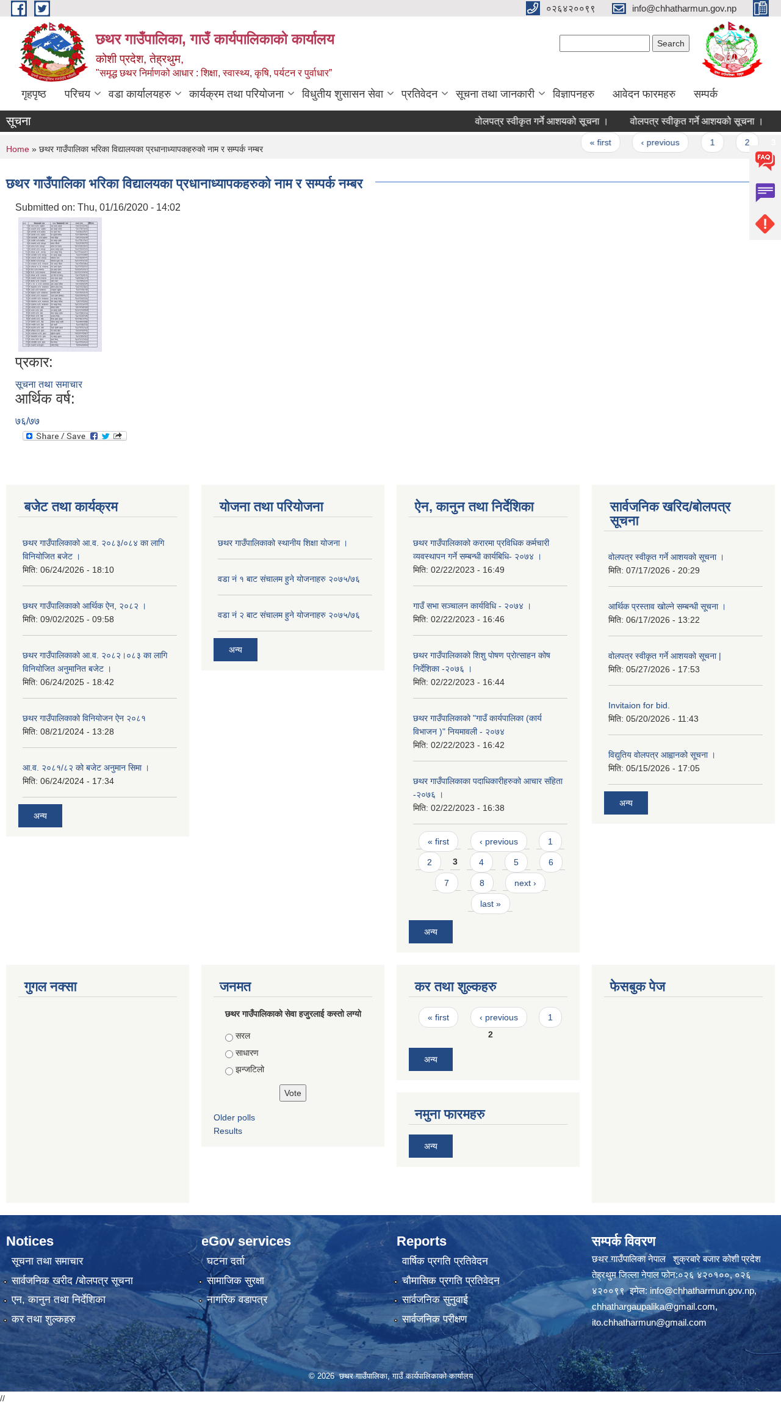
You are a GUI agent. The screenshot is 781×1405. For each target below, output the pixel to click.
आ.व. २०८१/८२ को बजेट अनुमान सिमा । (86, 767)
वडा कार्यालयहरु (140, 94)
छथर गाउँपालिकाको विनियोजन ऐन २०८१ (84, 718)
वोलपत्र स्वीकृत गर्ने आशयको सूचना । (523, 121)
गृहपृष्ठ (33, 94)
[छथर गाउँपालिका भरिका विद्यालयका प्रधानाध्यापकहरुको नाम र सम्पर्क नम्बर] (60, 283)
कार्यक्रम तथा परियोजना (236, 94)
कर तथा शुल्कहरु (44, 1319)
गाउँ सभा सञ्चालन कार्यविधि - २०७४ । (472, 606)
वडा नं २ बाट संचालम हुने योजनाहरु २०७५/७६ (289, 615)
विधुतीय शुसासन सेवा (342, 94)
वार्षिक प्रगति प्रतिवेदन (445, 1261)
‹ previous (641, 142)
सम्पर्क (706, 94)
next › (525, 883)
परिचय (77, 94)
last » (490, 904)
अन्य (40, 816)
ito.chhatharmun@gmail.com (649, 1322)
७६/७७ (27, 421)
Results (228, 1131)
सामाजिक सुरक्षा (235, 1281)
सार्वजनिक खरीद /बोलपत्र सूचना (72, 1281)
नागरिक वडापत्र (237, 1299)
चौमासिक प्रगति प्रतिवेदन (451, 1281)
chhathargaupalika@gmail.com (653, 1306)
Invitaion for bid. (639, 705)
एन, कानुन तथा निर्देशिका (59, 1299)
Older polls (234, 1117)
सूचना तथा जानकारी (495, 94)
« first (581, 142)
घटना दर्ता (226, 1261)
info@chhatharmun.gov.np (702, 1290)
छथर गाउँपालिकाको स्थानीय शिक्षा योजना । (283, 543)
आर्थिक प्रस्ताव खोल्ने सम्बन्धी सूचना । (667, 606)
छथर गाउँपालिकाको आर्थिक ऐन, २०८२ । (84, 606)
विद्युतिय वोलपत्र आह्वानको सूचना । (662, 755)
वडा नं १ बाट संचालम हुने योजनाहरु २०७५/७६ (289, 579)
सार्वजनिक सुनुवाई (435, 1299)
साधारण (247, 1053)
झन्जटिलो (250, 1069)
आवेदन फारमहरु (644, 94)
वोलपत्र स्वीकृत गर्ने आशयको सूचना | (664, 656)
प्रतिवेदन (419, 94)
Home (17, 149)
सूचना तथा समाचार (48, 384)
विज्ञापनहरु (573, 94)
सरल (243, 1035)
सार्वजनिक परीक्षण (434, 1319)
